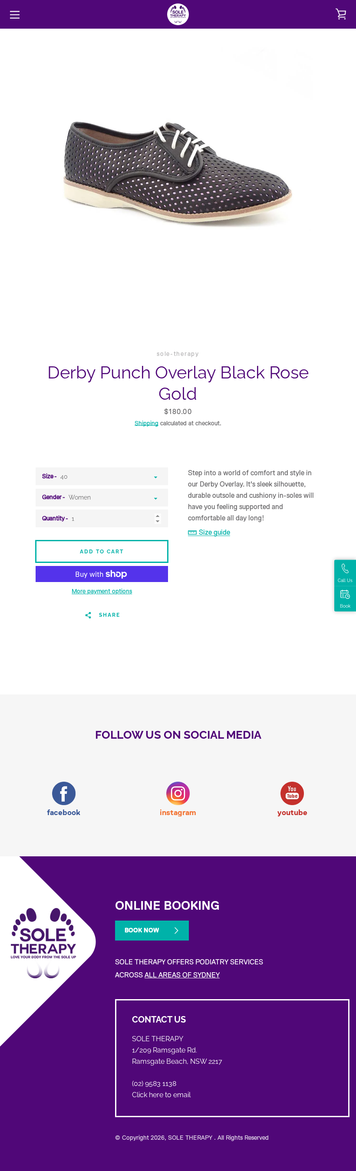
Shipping (146, 423)
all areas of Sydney (182, 975)
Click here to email (161, 1095)
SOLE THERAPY (191, 1137)
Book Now (142, 930)
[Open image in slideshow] (178, 170)
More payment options (102, 591)
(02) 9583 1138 (154, 1083)
